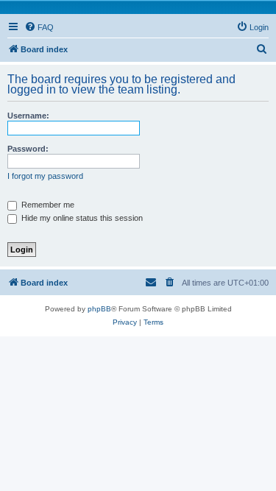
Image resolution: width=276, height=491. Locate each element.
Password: (28, 148)
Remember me (46, 204)
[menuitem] (39, 27)
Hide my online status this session (81, 217)
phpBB (99, 309)
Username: (28, 115)
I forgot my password (45, 176)
